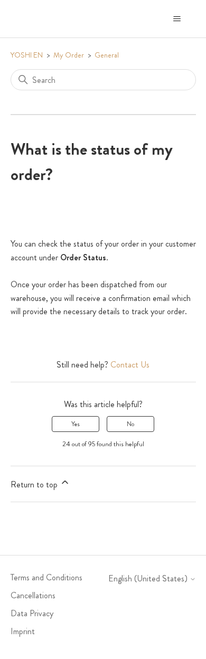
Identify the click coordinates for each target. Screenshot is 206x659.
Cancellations (33, 595)
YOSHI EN (27, 55)
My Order (68, 55)
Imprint (23, 631)
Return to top (35, 484)
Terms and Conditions (46, 577)
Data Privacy (32, 613)
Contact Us (129, 365)
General (107, 55)
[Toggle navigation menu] (177, 19)
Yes (75, 424)
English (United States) (149, 578)
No (130, 424)
